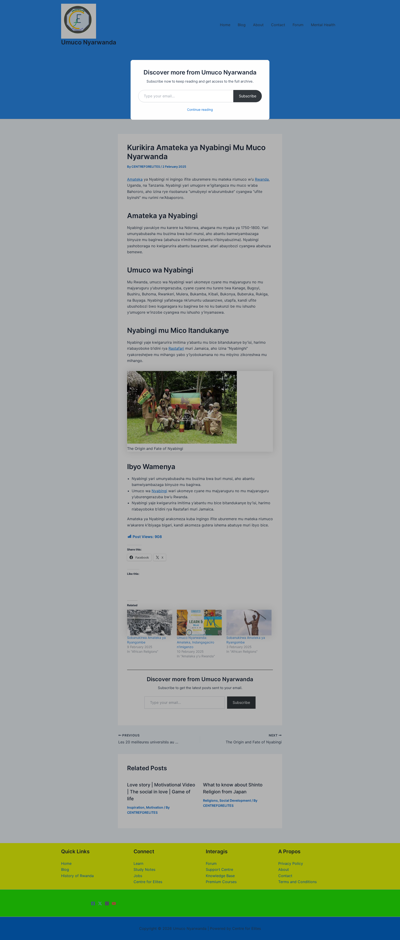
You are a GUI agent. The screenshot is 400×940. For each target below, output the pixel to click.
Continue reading (200, 109)
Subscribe (247, 96)
